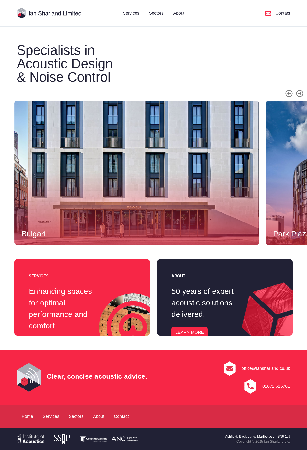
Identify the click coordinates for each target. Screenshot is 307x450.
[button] (289, 93)
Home (27, 416)
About (178, 13)
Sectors (156, 13)
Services (131, 13)
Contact (121, 416)
